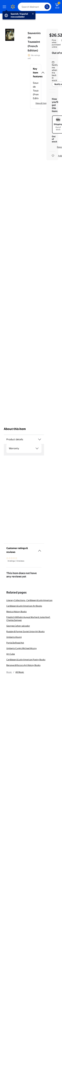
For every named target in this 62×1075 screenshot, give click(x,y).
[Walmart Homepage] (12, 6)
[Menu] (5, 6)
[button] (35, 72)
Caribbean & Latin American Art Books (24, 606)
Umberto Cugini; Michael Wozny (21, 648)
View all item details (44, 103)
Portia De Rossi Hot (15, 642)
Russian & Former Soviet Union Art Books (25, 631)
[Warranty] (37, 448)
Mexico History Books (16, 611)
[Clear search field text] (43, 7)
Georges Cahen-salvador (18, 625)
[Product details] (39, 439)
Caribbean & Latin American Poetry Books (25, 659)
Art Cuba (10, 654)
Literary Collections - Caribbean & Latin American (29, 600)
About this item (15, 429)
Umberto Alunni (14, 637)
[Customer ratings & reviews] (39, 549)
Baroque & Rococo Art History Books (23, 665)
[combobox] (34, 7)
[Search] (47, 6)
